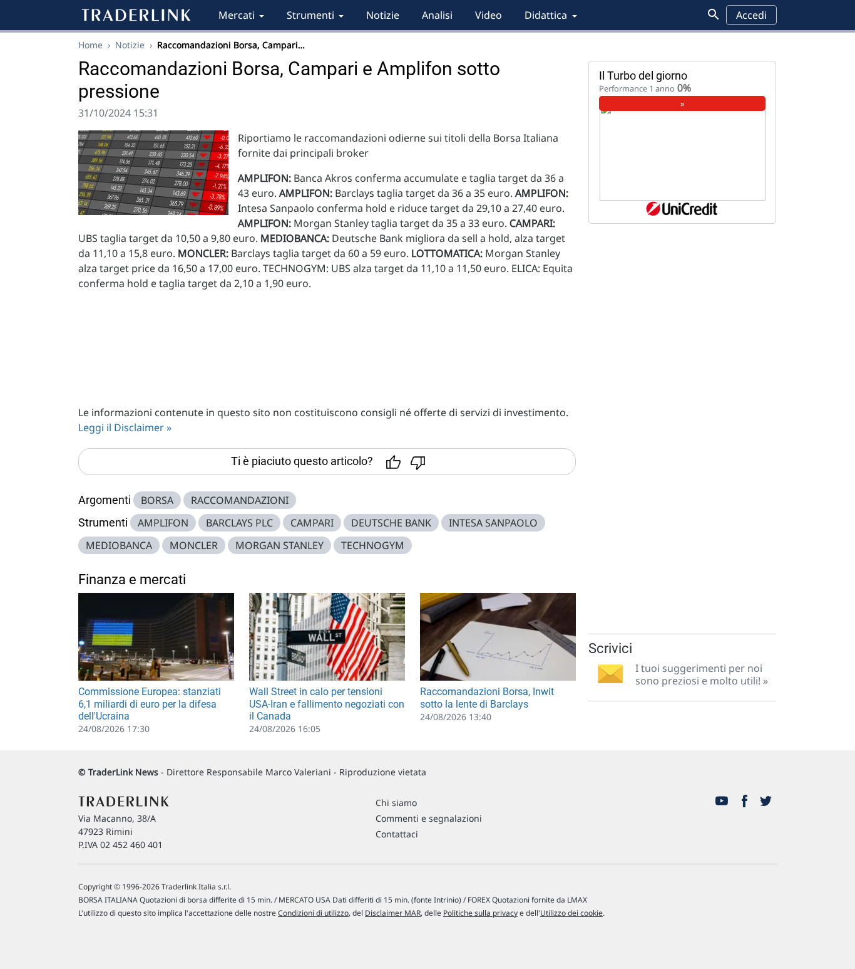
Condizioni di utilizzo (313, 913)
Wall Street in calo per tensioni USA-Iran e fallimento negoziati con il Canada (326, 703)
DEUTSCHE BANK (391, 523)
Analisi (437, 15)
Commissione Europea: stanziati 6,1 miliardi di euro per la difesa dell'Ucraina (149, 703)
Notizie (382, 15)
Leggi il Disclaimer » (125, 427)
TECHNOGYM (372, 545)
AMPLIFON (163, 523)
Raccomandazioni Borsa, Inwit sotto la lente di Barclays (487, 698)
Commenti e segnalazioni (429, 818)
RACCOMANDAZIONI (240, 500)
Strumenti (310, 15)
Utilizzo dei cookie (571, 913)
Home (90, 45)
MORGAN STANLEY (279, 545)
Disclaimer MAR (393, 913)
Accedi (751, 15)
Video (488, 15)
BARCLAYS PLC (239, 523)
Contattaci (397, 834)
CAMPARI (312, 523)
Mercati (236, 15)
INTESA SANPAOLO (493, 523)
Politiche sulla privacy (480, 913)
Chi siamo (396, 803)
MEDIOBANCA (119, 545)
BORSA (157, 500)
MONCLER (194, 545)
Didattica (546, 15)
